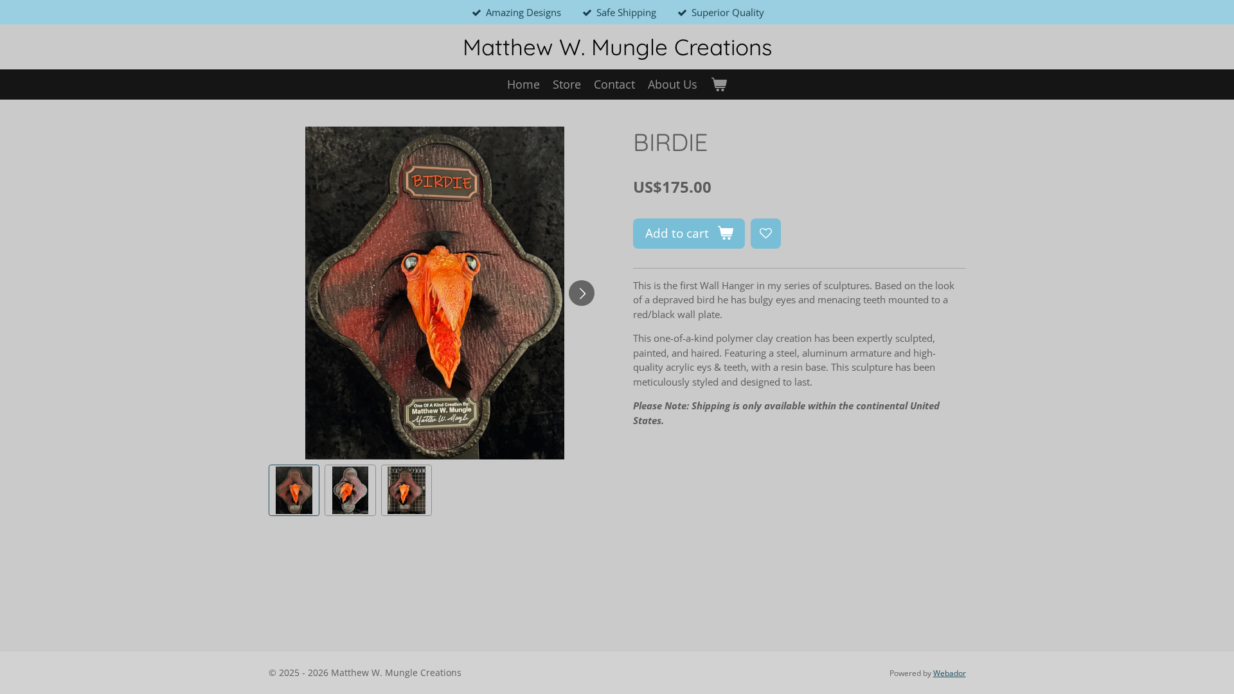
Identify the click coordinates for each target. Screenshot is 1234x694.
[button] (294, 490)
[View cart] (718, 84)
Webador (949, 673)
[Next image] (582, 293)
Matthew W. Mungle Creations (617, 47)
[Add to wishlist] (766, 233)
